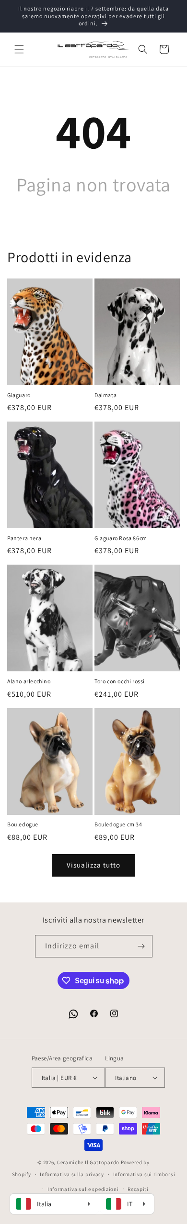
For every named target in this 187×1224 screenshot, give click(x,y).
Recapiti (138, 1189)
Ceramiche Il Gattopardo (88, 1162)
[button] (19, 49)
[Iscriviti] (141, 946)
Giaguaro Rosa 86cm (120, 538)
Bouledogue (22, 824)
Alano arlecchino (29, 681)
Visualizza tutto (93, 864)
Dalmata (105, 395)
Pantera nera (24, 538)
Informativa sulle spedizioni (83, 1189)
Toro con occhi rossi (119, 681)
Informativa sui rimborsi (144, 1174)
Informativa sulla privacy (72, 1174)
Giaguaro (19, 395)
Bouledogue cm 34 (118, 824)
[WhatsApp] (73, 1013)
